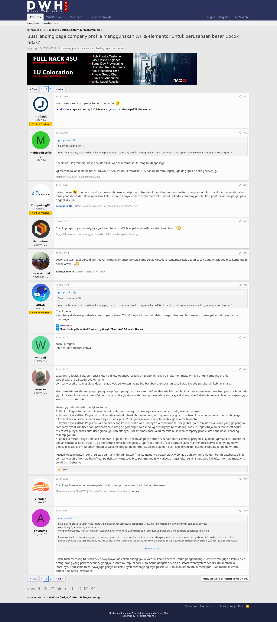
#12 (245, 132)
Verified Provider (101, 17)
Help (240, 606)
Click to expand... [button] (151, 548)
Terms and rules (208, 606)
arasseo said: (65, 518)
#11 (245, 96)
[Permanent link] (107, 271)
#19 (245, 478)
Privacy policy (227, 606)
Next (58, 89)
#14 (245, 221)
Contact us (191, 606)
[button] (64, 17)
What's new (53, 17)
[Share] (239, 97)
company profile (70, 48)
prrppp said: (65, 140)
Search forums (50, 23)
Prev (34, 89)
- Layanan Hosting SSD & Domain (81, 109)
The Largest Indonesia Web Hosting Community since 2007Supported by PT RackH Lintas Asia (138, 614)
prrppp (34, 48)
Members (76, 17)
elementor (87, 48)
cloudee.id (136, 491)
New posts (33, 23)
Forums (35, 17)
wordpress (118, 48)
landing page (103, 48)
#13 (245, 185)
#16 (245, 285)
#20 (245, 510)
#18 (245, 369)
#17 (245, 337)
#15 (245, 253)
